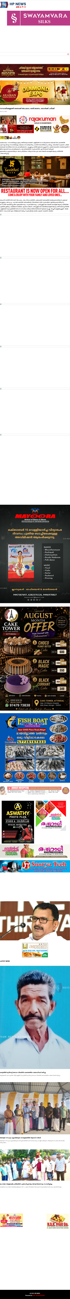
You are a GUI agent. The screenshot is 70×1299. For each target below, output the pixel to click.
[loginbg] (35, 940)
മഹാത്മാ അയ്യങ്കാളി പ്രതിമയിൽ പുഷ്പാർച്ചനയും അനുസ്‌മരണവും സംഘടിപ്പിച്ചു (26, 1184)
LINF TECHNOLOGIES (39, 1295)
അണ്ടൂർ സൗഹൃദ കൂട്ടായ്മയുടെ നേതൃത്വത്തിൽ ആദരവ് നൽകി (20, 1138)
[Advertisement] (35, 39)
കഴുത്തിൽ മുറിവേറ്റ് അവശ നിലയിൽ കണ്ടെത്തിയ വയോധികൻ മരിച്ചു (23, 1072)
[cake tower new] (35, 710)
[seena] (10, 139)
